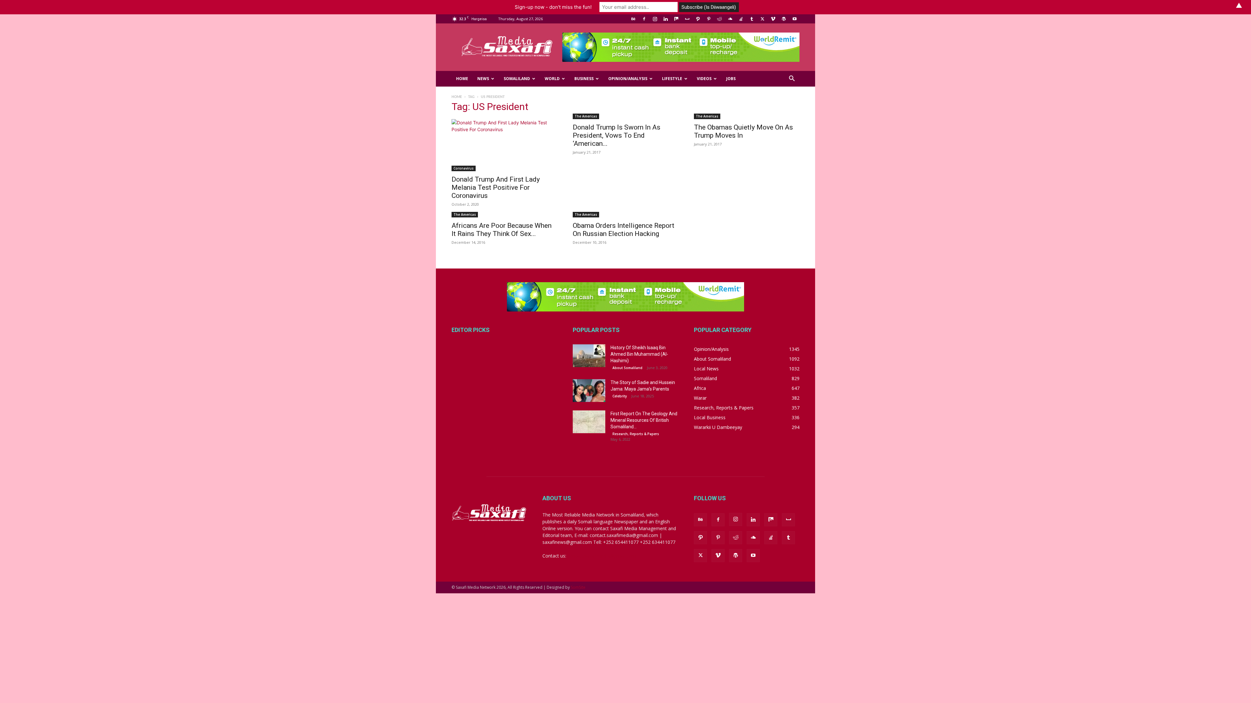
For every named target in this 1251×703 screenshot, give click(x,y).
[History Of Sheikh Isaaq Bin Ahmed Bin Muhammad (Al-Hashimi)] (589, 355)
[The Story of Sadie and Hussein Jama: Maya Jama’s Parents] (589, 390)
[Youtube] (794, 18)
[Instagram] (655, 18)
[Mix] (676, 18)
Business (584, 78)
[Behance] (633, 18)
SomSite (578, 587)
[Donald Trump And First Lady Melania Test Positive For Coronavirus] (504, 145)
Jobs (731, 78)
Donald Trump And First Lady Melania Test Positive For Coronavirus (496, 187)
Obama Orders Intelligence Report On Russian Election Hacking (623, 230)
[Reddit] (719, 18)
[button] (791, 79)
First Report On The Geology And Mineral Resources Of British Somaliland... (644, 420)
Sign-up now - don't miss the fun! (553, 7)
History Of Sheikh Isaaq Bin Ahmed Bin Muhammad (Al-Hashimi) (639, 354)
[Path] (698, 18)
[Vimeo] (773, 18)
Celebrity (619, 396)
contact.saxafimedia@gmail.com (602, 556)
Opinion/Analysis (627, 78)
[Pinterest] (708, 18)
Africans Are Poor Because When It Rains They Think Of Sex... (502, 230)
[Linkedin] (665, 18)
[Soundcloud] (730, 18)
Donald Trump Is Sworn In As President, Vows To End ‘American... (616, 135)
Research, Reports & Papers (635, 434)
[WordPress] (784, 18)
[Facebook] (644, 18)
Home (462, 78)
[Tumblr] (751, 18)
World (552, 78)
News (483, 78)
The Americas (586, 116)
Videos (704, 78)
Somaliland (517, 78)
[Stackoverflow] (741, 18)
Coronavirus (463, 168)
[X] (762, 18)
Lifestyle (672, 78)
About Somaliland (627, 367)
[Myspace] (687, 18)
